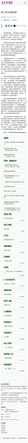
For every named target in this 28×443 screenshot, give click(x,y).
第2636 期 (3, 17)
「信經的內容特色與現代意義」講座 (14, 182)
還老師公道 (7, 305)
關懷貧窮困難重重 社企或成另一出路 (9, 155)
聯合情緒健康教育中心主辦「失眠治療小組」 (11, 176)
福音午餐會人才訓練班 (10, 191)
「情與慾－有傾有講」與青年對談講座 (14, 143)
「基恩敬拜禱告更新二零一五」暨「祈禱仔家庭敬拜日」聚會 (12, 209)
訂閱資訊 (3, 427)
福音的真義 (7, 250)
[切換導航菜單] (25, 2)
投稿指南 (3, 430)
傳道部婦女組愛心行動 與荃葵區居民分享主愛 (11, 149)
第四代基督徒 (7, 294)
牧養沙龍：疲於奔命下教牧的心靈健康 (14, 196)
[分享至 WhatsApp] (6, 26)
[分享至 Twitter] (14, 26)
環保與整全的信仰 (9, 239)
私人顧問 (6, 337)
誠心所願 (6, 229)
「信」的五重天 (8, 347)
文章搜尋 (3, 429)
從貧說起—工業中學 (9, 284)
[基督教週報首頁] (7, 3)
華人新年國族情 (8, 218)
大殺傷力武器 (7, 261)
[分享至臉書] (12, 26)
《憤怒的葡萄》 (8, 358)
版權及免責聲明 (22, 438)
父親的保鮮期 (7, 315)
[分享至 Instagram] (16, 25)
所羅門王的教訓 (8, 326)
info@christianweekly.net (11, 419)
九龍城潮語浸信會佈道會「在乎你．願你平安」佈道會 (12, 165)
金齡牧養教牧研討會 (9, 186)
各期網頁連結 (4, 432)
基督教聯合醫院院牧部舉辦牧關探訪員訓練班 (11, 202)
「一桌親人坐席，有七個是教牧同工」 (13, 272)
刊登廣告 (3, 425)
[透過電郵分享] (9, 26)
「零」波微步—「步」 (10, 368)
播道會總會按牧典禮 (9, 171)
